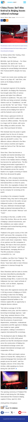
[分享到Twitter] (4, 20)
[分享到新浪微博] (7, 20)
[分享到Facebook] (2, 20)
